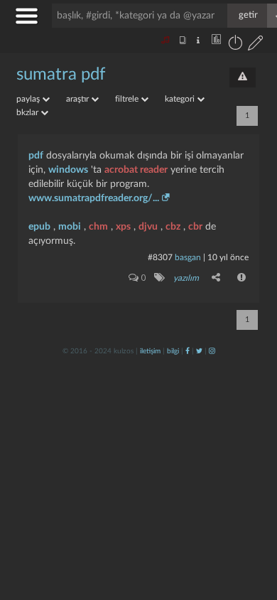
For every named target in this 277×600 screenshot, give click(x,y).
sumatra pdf (60, 74)
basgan (188, 257)
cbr (195, 227)
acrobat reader (136, 170)
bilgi (173, 351)
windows (68, 170)
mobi (69, 227)
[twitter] (199, 351)
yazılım (186, 278)
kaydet (236, 415)
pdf (35, 156)
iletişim (150, 351)
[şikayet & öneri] (242, 77)
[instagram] (212, 351)
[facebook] (187, 351)
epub (39, 227)
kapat (187, 415)
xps (123, 227)
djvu (148, 227)
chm (98, 227)
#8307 (160, 257)
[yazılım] (159, 277)
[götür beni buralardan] (252, 527)
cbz (172, 227)
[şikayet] (242, 277)
